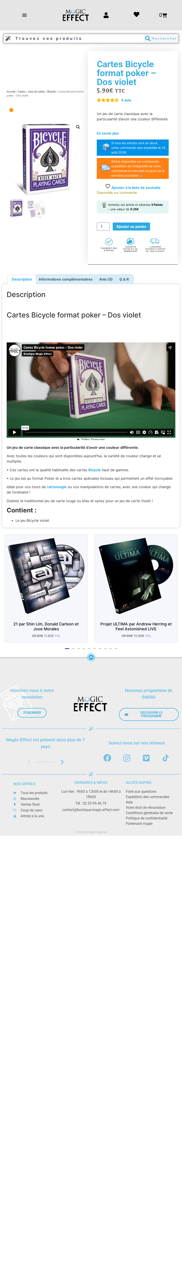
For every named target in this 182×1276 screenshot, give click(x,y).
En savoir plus (108, 133)
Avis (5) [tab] (106, 279)
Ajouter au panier (131, 226)
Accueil (11, 91)
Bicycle (51, 91)
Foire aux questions (141, 791)
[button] (24, 15)
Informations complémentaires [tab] (66, 279)
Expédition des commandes (147, 797)
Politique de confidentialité (146, 818)
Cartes (21, 91)
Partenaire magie (139, 823)
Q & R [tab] (124, 279)
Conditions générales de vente (149, 813)
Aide (129, 802)
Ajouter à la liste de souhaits (135, 187)
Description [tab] (22, 279)
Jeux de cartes (36, 91)
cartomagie (57, 487)
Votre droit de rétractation (146, 807)
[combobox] (74, 38)
